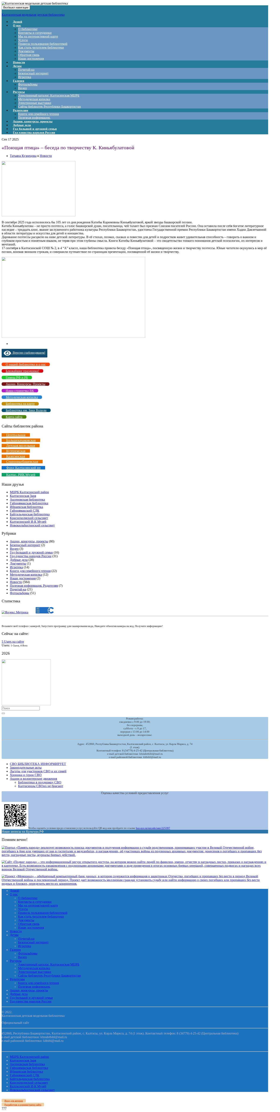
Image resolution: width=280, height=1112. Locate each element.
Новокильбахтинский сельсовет (32, 525)
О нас (17, 25)
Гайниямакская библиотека (29, 503)
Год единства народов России (34, 132)
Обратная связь (28, 55)
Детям (17, 66)
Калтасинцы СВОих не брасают (40, 786)
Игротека (16, 567)
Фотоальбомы (28, 84)
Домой (14, 890)
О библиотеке (28, 29)
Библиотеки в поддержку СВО (39, 782)
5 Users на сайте (13, 641)
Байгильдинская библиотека (30, 514)
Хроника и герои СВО (26, 775)
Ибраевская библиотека (26, 507)
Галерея (18, 80)
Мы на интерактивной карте (38, 36)
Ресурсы (19, 92)
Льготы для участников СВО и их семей (38, 771)
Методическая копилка (34, 99)
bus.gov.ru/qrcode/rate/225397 (153, 828)
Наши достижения (31, 58)
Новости (46, 156)
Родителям (20, 110)
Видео (14, 548)
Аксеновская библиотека (27, 499)
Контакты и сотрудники (35, 32)
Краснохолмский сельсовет (29, 518)
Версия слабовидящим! (28, 352)
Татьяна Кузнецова (23, 156)
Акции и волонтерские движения (33, 778)
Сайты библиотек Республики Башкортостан (49, 106)
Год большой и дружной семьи (31, 552)
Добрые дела (19, 560)
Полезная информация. (34, 986)
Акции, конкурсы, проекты (29, 541)
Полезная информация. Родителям (34, 585)
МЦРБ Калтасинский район (29, 492)
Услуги (23, 40)
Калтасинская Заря (23, 496)
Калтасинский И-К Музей (28, 521)
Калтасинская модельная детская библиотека (33, 14)
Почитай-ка (26, 69)
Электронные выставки (34, 103)
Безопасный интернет (33, 73)
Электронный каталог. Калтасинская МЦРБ (48, 95)
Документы (26, 51)
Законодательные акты (26, 767)
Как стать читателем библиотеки (41, 47)
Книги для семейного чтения (38, 114)
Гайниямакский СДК (24, 510)
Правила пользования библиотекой (42, 44)
